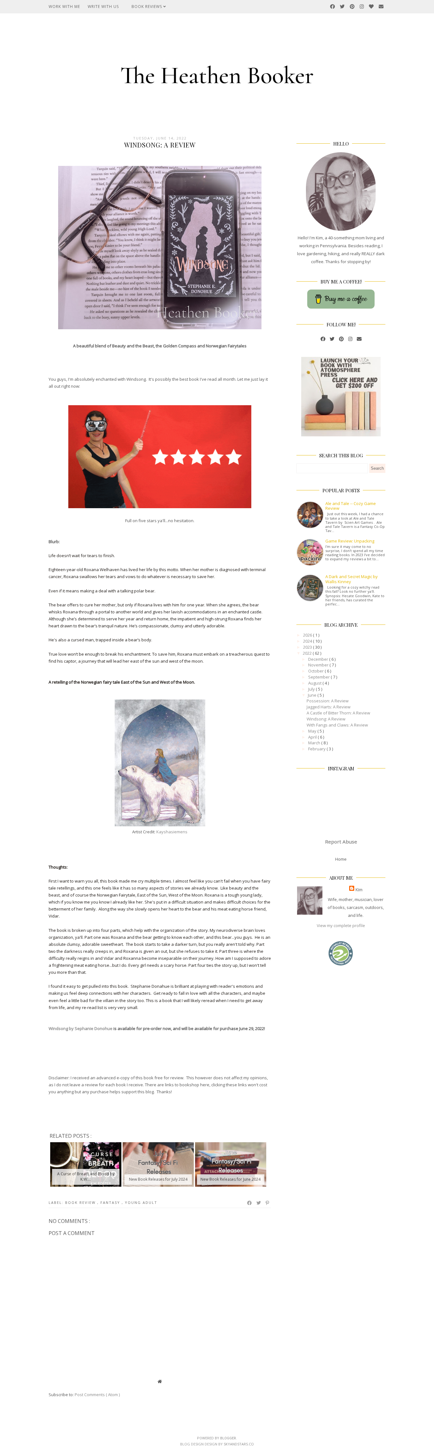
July (312, 689)
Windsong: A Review (326, 719)
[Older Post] (268, 1381)
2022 (308, 653)
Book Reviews (147, 6)
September (319, 677)
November (318, 665)
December (318, 659)
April (313, 737)
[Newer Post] (52, 1381)
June (312, 695)
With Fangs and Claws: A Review (337, 725)
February (317, 749)
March (314, 743)
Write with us (103, 6)
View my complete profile (341, 925)
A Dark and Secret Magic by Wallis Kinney (351, 579)
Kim (359, 889)
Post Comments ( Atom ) (97, 1394)
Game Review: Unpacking (349, 541)
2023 (308, 647)
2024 (308, 641)
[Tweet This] (258, 1202)
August (315, 683)
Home (341, 859)
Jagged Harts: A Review (328, 707)
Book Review (81, 1202)
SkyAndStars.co (239, 1444)
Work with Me (64, 6)
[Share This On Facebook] (249, 1202)
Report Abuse (341, 841)
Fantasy (111, 1202)
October (316, 671)
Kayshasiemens (171, 832)
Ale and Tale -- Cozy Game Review (350, 506)
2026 (308, 635)
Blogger (228, 1438)
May (312, 731)
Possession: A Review (328, 701)
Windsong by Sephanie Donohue (80, 1028)
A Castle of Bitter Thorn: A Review (338, 713)
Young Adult (141, 1202)
